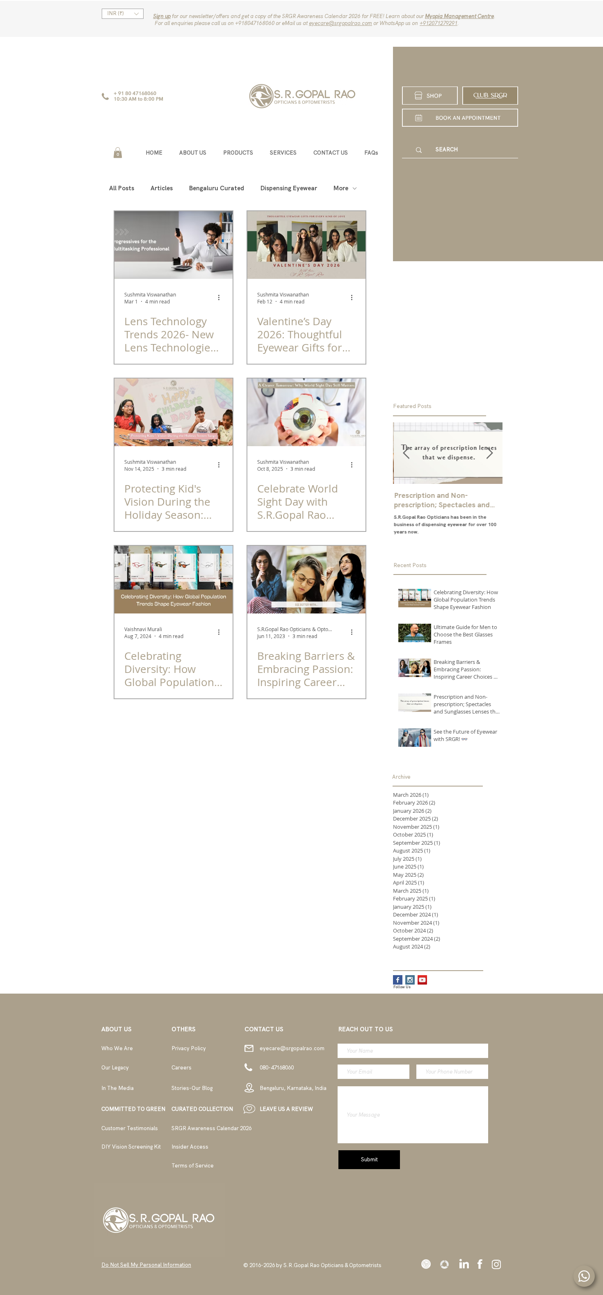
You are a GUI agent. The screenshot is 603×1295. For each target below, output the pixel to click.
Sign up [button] (162, 16)
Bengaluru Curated (216, 188)
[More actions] (221, 298)
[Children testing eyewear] (173, 412)
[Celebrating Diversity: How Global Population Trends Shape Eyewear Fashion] (173, 579)
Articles (162, 188)
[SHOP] (430, 96)
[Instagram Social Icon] (410, 980)
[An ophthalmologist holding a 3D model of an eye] (306, 412)
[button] (123, 14)
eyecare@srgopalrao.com (340, 23)
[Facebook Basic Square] (397, 980)
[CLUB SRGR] (490, 96)
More (340, 188)
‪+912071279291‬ (438, 23)
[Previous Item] (406, 453)
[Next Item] (489, 453)
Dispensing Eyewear (288, 188)
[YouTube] (422, 980)
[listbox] (123, 14)
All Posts (121, 188)
